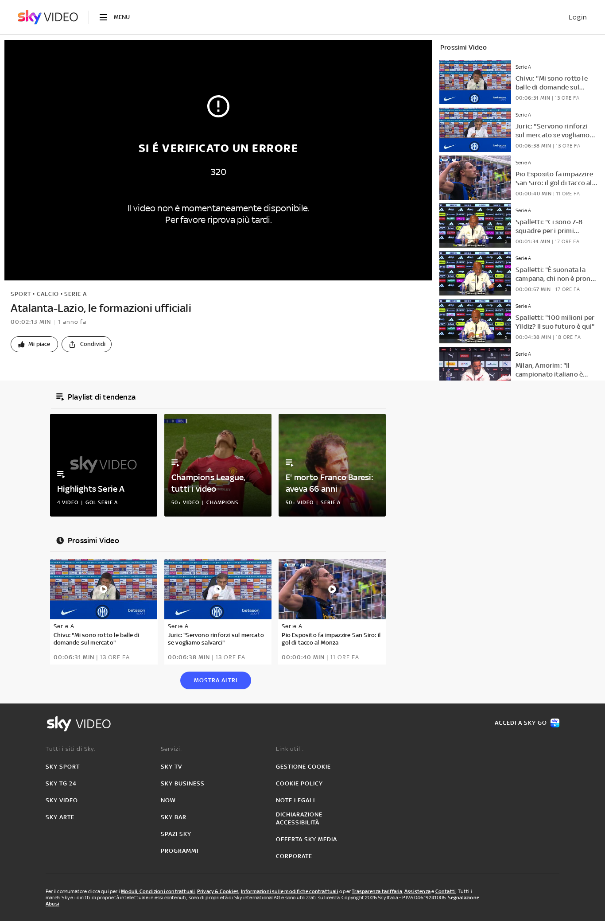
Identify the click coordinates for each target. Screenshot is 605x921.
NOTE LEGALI (295, 800)
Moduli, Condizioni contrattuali (158, 891)
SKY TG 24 (61, 783)
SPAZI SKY (176, 834)
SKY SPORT (63, 766)
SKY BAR (173, 817)
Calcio (48, 294)
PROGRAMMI (179, 850)
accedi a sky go (521, 722)
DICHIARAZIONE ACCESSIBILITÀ (299, 818)
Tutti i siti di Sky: (71, 749)
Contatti (445, 891)
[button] (34, 344)
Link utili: (290, 749)
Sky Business (183, 783)
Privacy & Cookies (218, 891)
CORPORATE (294, 856)
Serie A (75, 294)
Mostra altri (215, 680)
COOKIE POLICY (299, 783)
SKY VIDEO (62, 800)
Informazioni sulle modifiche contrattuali (289, 891)
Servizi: (171, 749)
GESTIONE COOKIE (303, 766)
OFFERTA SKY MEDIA (306, 839)
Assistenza (417, 891)
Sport (21, 294)
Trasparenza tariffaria (377, 891)
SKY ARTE (60, 817)
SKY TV (171, 766)
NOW (168, 800)
